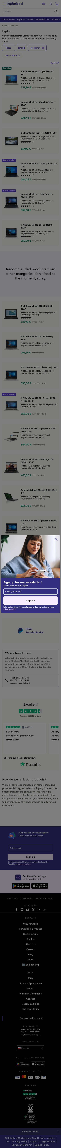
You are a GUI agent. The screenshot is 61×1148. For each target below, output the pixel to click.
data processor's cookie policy (20, 577)
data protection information (18, 574)
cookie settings (24, 571)
